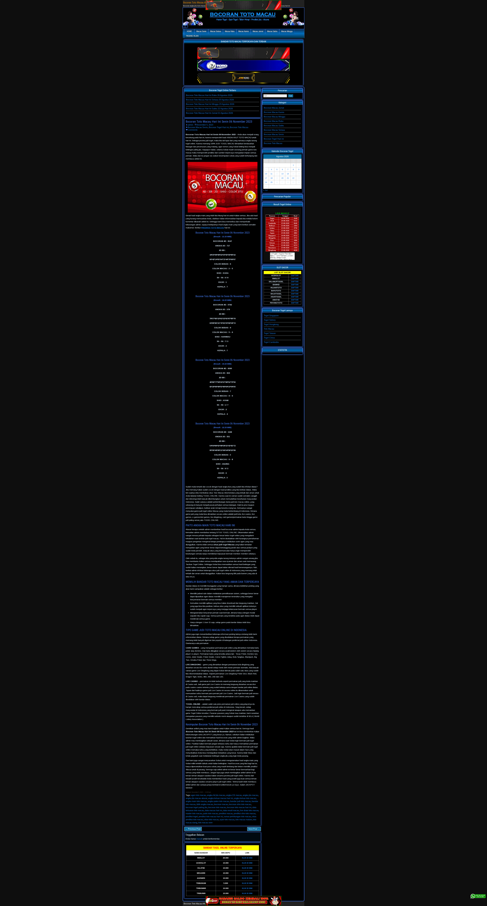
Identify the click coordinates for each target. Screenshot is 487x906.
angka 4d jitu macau (216, 795)
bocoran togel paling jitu (196, 807)
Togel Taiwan (270, 333)
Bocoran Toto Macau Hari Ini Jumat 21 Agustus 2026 (209, 113)
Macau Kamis (243, 31)
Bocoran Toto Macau (239, 127)
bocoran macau (221, 804)
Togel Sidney (270, 320)
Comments (192, 130)
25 (272, 182)
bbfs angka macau (205, 804)
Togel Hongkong (271, 324)
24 (266, 182)
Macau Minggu (287, 31)
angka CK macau (234, 795)
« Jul (265, 190)
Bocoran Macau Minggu (274, 117)
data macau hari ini (213, 810)
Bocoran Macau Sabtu (274, 126)
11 (271, 174)
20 (282, 178)
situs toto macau (211, 819)
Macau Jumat (258, 31)
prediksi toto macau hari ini (211, 816)
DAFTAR (294, 275)
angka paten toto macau (218, 801)
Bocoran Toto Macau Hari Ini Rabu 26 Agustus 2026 (209, 95)
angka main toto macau (196, 801)
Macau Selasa (215, 31)
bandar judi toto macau (240, 801)
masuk (199, 839)
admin (190, 125)
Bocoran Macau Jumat (274, 108)
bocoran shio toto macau (240, 804)
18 (272, 178)
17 (266, 178)
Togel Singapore (271, 315)
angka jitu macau (250, 795)
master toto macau (194, 813)
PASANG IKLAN (192, 36)
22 (293, 178)
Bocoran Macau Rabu (273, 121)
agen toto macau (198, 795)
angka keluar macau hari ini (220, 798)
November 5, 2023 (205, 125)
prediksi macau (226, 813)
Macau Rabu (229, 31)
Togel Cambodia (271, 342)
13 (282, 174)
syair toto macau (227, 819)
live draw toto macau (249, 810)
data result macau (231, 810)
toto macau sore (205, 823)
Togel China (269, 338)
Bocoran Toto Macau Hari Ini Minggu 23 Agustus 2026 (210, 104)
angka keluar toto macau (245, 798)
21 (288, 178)
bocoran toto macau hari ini (239, 807)
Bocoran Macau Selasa (274, 130)
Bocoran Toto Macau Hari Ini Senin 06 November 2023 (219, 121)
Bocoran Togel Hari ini (219, 127)
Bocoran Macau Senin (198, 127)
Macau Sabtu (272, 31)
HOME (189, 31)
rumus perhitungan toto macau (237, 816)
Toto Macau (269, 329)
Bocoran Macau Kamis (274, 112)
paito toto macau (210, 813)
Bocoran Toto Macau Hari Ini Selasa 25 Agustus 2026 (210, 100)
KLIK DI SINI (247, 858)
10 (266, 174)
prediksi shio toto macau (245, 813)
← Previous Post (193, 829)
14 (288, 174)
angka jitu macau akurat (196, 798)
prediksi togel (192, 816)
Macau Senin (201, 31)
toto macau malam (244, 819)
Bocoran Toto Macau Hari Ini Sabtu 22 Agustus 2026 (209, 109)
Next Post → (254, 829)
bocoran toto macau (217, 807)
